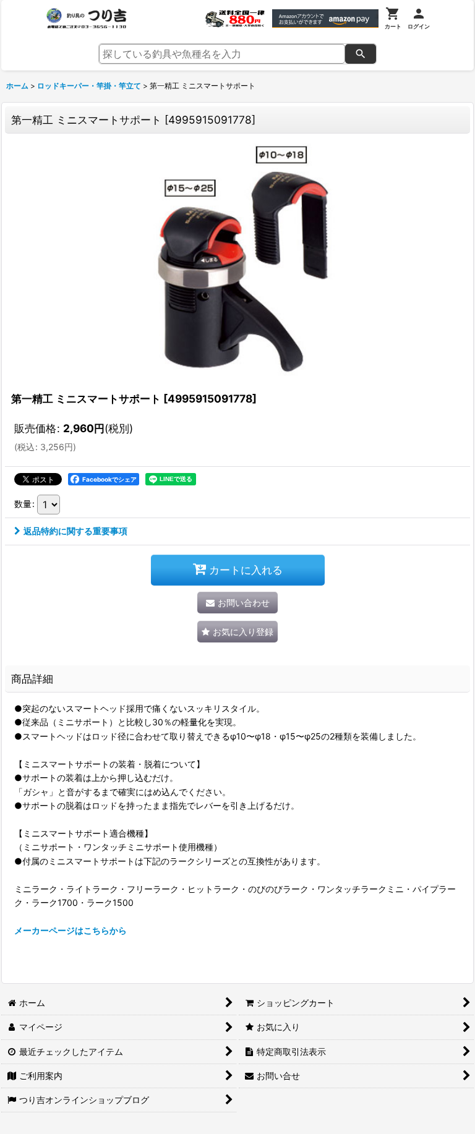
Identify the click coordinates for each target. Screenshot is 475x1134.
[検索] (360, 54)
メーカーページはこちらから (70, 930)
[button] (237, 631)
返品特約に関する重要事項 (75, 531)
